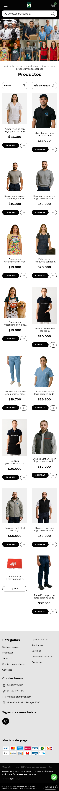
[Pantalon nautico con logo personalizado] (23, 408)
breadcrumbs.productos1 (25, 66)
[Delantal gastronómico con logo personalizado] (23, 477)
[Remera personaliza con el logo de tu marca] (23, 212)
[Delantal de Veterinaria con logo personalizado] (23, 338)
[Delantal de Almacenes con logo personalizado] (23, 275)
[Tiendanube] (11, 779)
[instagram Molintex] (5, 721)
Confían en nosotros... (13, 664)
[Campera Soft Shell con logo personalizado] (23, 544)
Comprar (11, 145)
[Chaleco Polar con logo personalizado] (53, 544)
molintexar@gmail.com (19, 696)
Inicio (6, 66)
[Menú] (5, 5)
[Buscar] (52, 13)
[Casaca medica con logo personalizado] (53, 408)
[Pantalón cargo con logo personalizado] (53, 611)
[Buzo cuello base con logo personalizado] (53, 212)
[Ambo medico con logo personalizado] (23, 145)
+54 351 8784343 (16, 691)
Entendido (50, 787)
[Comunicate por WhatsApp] (54, 777)
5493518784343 (15, 685)
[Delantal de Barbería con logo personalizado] (53, 345)
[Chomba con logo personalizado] (53, 149)
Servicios (6, 658)
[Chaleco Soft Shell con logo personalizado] (53, 475)
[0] (52, 6)
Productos (47, 66)
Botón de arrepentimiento (22, 774)
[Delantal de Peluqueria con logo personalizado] (53, 275)
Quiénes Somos (10, 647)
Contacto (7, 669)
